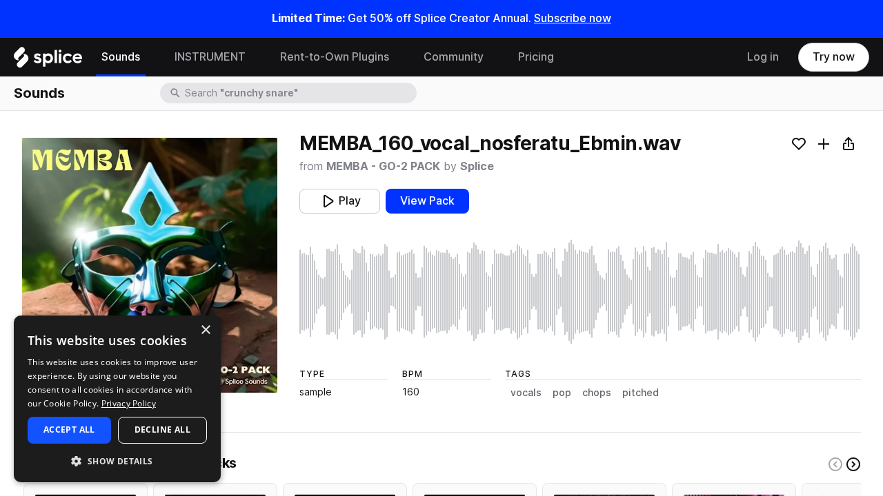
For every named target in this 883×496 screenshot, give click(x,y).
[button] (117, 460)
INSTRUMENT (210, 56)
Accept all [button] (69, 429)
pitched (640, 392)
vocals (526, 392)
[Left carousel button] (835, 464)
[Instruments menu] (256, 57)
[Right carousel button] (853, 464)
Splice (477, 166)
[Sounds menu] (150, 57)
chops (596, 392)
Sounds (120, 56)
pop (562, 392)
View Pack (427, 200)
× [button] (205, 330)
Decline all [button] (162, 429)
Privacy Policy (128, 403)
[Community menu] (494, 57)
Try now (834, 56)
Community (454, 56)
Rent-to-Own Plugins (334, 56)
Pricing (536, 56)
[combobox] (299, 93)
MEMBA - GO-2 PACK (383, 166)
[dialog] (117, 399)
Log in (763, 56)
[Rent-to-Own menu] (399, 57)
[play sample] (580, 292)
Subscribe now (572, 18)
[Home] (48, 60)
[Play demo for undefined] (150, 265)
